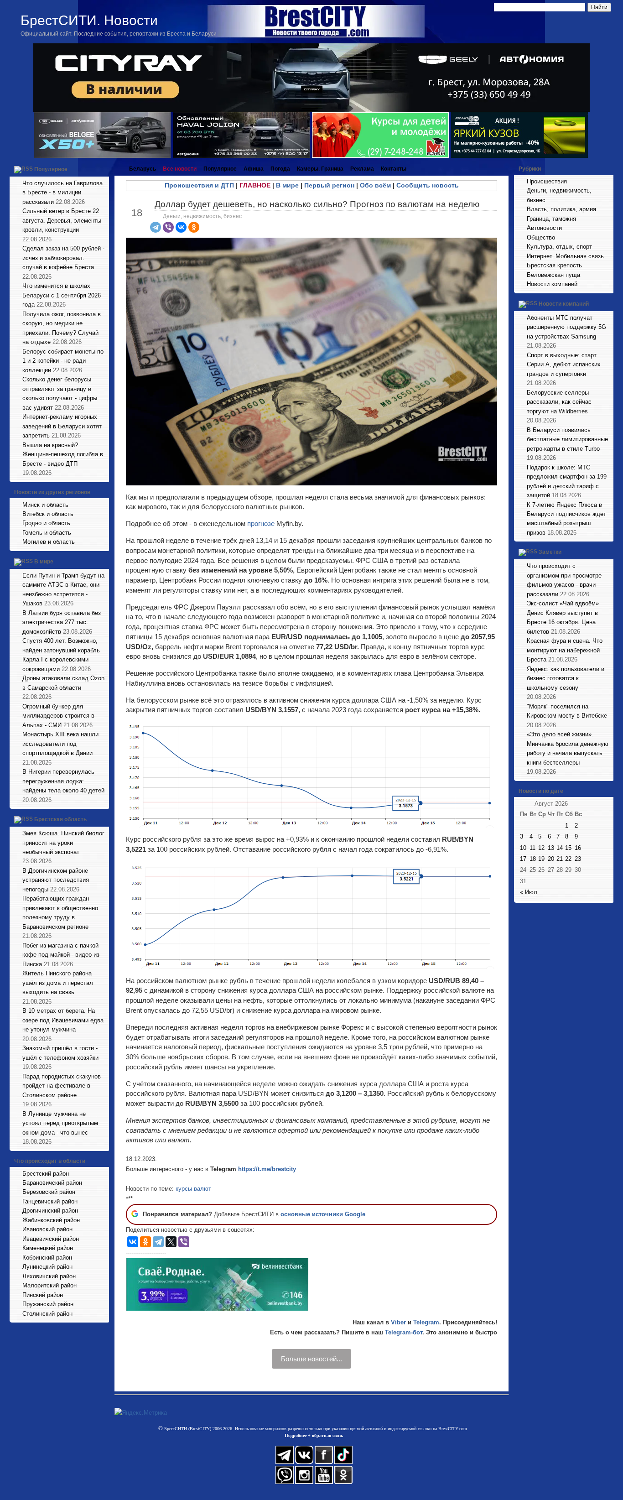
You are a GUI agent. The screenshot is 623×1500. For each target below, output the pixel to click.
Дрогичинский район (50, 1210)
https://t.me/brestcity (267, 1169)
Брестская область (60, 819)
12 (541, 847)
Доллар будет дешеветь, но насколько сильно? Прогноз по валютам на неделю (317, 204)
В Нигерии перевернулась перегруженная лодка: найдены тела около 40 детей (63, 781)
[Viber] (168, 227)
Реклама (362, 169)
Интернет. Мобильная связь (565, 256)
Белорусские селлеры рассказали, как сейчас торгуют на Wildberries (559, 402)
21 (559, 858)
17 (523, 858)
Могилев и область (48, 541)
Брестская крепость (554, 265)
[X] (171, 1241)
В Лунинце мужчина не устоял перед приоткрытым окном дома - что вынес (60, 1123)
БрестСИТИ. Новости (89, 20)
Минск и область (45, 504)
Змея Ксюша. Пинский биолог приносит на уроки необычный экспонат (63, 842)
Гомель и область (46, 532)
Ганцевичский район (50, 1201)
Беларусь (142, 169)
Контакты (393, 169)
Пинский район (42, 1295)
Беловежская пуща (553, 274)
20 (551, 858)
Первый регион (329, 185)
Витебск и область (47, 513)
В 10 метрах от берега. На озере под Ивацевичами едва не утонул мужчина (63, 1020)
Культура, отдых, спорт (559, 246)
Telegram (426, 1322)
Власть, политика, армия (561, 209)
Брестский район (45, 1173)
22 (568, 858)
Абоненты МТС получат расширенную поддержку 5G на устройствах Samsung (566, 327)
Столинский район (47, 1313)
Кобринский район (47, 1257)
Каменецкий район (47, 1248)
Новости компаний (552, 284)
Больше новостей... (311, 1359)
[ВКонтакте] (181, 227)
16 (578, 847)
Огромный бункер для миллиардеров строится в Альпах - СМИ (58, 716)
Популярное (50, 169)
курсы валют (193, 1188)
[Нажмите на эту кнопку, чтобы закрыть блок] (103, 168)
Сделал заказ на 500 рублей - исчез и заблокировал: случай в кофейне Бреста (63, 258)
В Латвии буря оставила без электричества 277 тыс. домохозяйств (61, 622)
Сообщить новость (427, 185)
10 (523, 847)
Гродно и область (46, 523)
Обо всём (375, 185)
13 (551, 847)
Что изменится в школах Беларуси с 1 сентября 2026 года (61, 295)
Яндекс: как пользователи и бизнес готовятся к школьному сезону (565, 678)
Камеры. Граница (320, 169)
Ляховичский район (49, 1276)
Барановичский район (52, 1182)
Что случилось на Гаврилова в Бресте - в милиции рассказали (62, 192)
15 (568, 847)
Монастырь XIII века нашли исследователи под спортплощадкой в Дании (60, 743)
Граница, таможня (551, 218)
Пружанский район (47, 1304)
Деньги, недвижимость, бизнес (202, 216)
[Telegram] (155, 227)
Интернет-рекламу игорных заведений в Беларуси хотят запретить (62, 426)
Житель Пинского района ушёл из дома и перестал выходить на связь (57, 982)
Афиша (254, 169)
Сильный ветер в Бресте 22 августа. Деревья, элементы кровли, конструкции (61, 220)
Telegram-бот (403, 1332)
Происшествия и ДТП (199, 185)
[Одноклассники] (193, 227)
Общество (541, 237)
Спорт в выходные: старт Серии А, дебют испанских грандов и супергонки (564, 364)
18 (533, 858)
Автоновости (544, 227)
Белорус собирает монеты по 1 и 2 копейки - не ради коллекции (63, 361)
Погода (280, 169)
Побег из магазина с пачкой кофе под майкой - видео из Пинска (60, 955)
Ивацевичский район (50, 1238)
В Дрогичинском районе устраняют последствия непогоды (55, 880)
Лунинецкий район (47, 1266)
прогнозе (261, 523)
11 (532, 847)
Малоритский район (49, 1285)
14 (559, 847)
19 (541, 858)
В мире (43, 561)
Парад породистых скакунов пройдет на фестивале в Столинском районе (61, 1086)
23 (578, 858)
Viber (398, 1322)
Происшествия (547, 181)
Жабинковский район (51, 1220)
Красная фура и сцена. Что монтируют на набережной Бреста (564, 650)
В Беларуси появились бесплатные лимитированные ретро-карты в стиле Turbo (567, 439)
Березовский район (48, 1191)
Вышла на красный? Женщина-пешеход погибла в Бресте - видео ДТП (62, 454)
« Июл (528, 892)
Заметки (550, 552)
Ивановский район (47, 1229)
